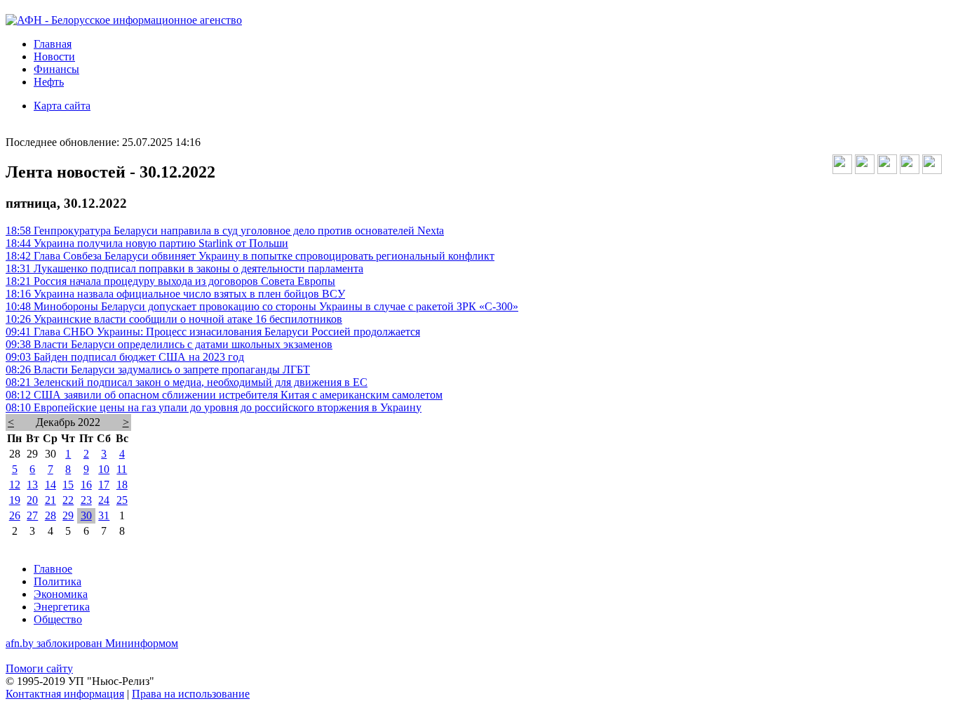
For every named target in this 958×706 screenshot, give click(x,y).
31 (103, 515)
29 (68, 515)
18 (122, 485)
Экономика (61, 594)
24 (103, 500)
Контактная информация (65, 694)
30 (86, 515)
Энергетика (62, 607)
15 (68, 485)
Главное (53, 569)
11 (121, 469)
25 (122, 500)
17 (103, 485)
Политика (57, 581)
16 (86, 485)
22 (68, 500)
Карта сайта (62, 106)
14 (50, 485)
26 (14, 515)
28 (50, 515)
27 (32, 515)
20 (32, 500)
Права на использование (191, 694)
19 (14, 500)
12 (14, 485)
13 (32, 485)
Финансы (56, 69)
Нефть (49, 82)
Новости (54, 56)
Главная (53, 44)
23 (86, 500)
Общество (58, 619)
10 (103, 469)
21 (50, 500)
